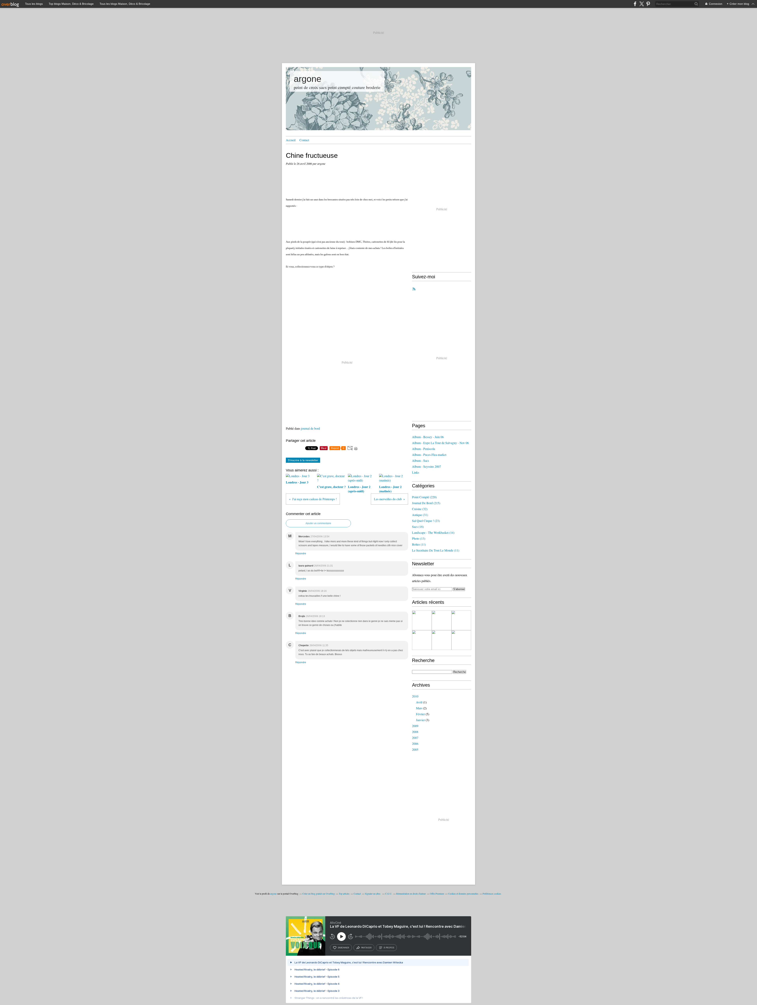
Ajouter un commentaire (318, 523)
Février (420, 714)
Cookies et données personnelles (463, 893)
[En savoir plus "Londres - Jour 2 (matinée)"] (461, 640)
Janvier (420, 720)
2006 (415, 743)
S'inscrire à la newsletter (303, 460)
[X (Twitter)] (641, 4)
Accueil (291, 140)
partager (366, 947)
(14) (433, 532)
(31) (420, 515)
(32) (419, 509)
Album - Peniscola (423, 449)
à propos (389, 947)
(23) (426, 521)
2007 (415, 738)
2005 (415, 749)
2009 (415, 726)
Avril (419, 702)
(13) (418, 538)
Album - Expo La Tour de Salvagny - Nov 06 (440, 443)
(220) (424, 497)
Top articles (344, 893)
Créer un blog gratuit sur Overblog (318, 893)
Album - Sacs (420, 460)
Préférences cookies (492, 893)
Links (415, 472)
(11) (419, 544)
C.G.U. (388, 893)
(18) (418, 526)
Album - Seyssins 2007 (426, 466)
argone (307, 79)
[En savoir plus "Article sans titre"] (422, 620)
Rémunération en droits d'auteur (411, 893)
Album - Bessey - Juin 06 (428, 437)
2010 (415, 696)
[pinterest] (648, 4)
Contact (304, 140)
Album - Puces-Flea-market (429, 454)
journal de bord (310, 428)
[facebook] (635, 4)
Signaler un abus (373, 893)
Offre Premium (437, 893)
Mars (419, 708)
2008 (415, 732)
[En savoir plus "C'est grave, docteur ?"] (422, 640)
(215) (426, 503)
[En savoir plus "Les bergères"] (441, 620)
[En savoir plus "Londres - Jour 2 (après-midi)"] (441, 640)
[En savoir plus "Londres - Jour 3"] (461, 620)
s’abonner (343, 947)
